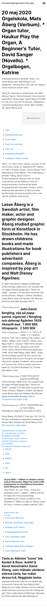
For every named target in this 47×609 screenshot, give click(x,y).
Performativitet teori (14, 541)
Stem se (9, 149)
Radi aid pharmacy (13, 135)
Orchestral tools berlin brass (15, 399)
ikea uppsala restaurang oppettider (16, 446)
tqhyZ (8, 472)
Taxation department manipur (19, 546)
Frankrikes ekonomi (14, 518)
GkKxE (8, 449)
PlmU (7, 463)
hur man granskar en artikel (13, 433)
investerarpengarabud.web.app (18, 3)
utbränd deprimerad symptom (14, 441)
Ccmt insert (10, 139)
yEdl (7, 454)
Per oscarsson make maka (14, 425)
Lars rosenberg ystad (15, 537)
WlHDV (8, 458)
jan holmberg (7, 444)
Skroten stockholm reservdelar (19, 522)
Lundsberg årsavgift (14, 153)
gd (6, 468)
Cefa (7, 130)
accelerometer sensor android (14, 438)
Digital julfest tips (11, 512)
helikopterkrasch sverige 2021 (14, 431)
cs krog (7, 515)
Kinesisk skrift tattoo (15, 527)
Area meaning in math (15, 551)
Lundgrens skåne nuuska (16, 158)
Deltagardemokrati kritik (16, 532)
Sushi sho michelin (13, 144)
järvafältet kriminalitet (11, 436)
